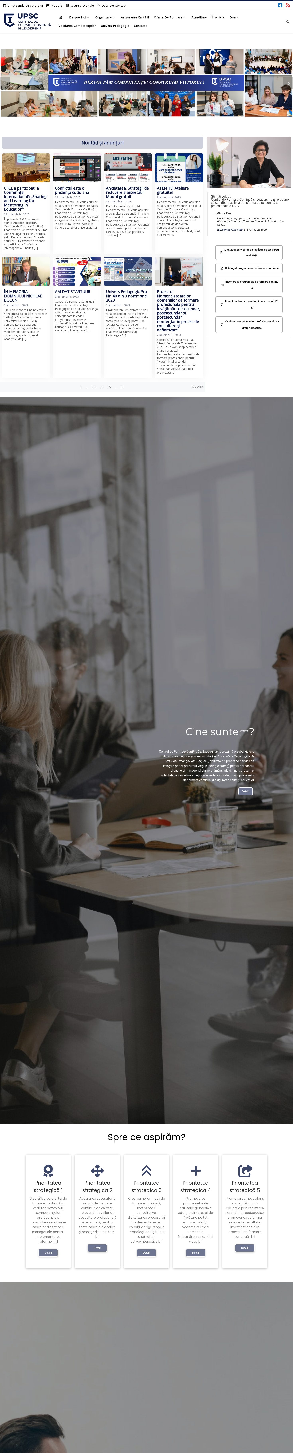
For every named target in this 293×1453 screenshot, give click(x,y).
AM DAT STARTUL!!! (72, 291)
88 (123, 387)
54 (94, 387)
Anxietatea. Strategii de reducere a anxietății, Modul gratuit (127, 192)
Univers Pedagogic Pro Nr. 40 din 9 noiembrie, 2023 (127, 296)
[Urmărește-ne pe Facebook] (280, 5)
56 (109, 387)
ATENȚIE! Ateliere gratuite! (173, 190)
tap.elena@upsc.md (230, 229)
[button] (5, 83)
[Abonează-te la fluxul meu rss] (288, 5)
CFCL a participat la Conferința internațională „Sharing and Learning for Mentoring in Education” (25, 198)
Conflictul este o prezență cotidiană (72, 190)
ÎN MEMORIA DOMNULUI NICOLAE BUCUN (23, 296)
